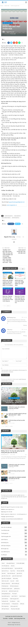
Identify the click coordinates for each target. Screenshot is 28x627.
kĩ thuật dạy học (5, 586)
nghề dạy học (17, 588)
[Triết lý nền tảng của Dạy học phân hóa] (4, 422)
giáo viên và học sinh (6, 575)
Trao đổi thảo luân (5, 530)
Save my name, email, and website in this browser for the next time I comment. (14, 371)
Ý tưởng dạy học (4, 533)
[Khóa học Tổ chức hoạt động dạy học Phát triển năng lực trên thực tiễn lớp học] (20, 291)
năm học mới (4, 591)
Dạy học (12, 565)
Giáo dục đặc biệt (20, 570)
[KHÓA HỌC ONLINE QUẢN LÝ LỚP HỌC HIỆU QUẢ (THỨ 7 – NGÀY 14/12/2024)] (8, 275)
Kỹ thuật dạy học (5, 542)
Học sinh (12, 581)
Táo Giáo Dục (17, 624)
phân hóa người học (15, 217)
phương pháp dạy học (6, 593)
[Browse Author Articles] (14, 232)
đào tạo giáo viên (14, 606)
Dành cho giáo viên (7, 22)
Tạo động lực (4, 554)
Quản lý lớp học (5, 598)
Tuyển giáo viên (5, 601)
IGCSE (17, 581)
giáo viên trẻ (19, 573)
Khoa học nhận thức (6, 583)
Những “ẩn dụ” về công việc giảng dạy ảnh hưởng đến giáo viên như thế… (14, 401)
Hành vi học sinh (5, 581)
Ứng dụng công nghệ (15, 608)
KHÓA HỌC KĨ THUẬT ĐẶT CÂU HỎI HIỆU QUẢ (21, 251)
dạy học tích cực (5, 570)
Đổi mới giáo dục (5, 548)
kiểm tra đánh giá (15, 583)
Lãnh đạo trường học (5, 545)
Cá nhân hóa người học (9, 215)
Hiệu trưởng (15, 578)
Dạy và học (12, 570)
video (18, 601)
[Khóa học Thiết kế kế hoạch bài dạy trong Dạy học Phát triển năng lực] (8, 291)
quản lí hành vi (15, 596)
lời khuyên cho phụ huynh (7, 588)
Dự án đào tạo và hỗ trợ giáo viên (14, 616)
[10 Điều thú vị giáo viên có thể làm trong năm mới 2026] (4, 408)
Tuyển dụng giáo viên (6, 536)
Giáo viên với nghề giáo (14, 398)
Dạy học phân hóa (17, 215)
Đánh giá (22, 603)
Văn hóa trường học (6, 603)
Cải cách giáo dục (5, 565)
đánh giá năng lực (5, 608)
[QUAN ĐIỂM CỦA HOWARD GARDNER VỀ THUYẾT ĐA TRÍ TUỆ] (4, 479)
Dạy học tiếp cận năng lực (6, 217)
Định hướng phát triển (19, 618)
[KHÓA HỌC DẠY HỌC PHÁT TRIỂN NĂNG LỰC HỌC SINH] (20, 275)
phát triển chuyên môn (13, 591)
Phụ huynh (14, 593)
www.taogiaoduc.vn (12, 205)
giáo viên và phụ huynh (17, 575)
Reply (25, 325)
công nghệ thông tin (10, 563)
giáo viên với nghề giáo (6, 578)
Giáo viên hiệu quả (11, 573)
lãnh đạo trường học (14, 586)
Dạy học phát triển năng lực (7, 568)
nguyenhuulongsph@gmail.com (17, 202)
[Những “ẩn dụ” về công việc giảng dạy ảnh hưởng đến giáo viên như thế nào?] (14, 396)
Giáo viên (4, 573)
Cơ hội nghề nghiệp (20, 563)
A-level (3, 563)
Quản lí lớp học (4, 539)
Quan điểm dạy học (5, 551)
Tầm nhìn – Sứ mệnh (8, 618)
